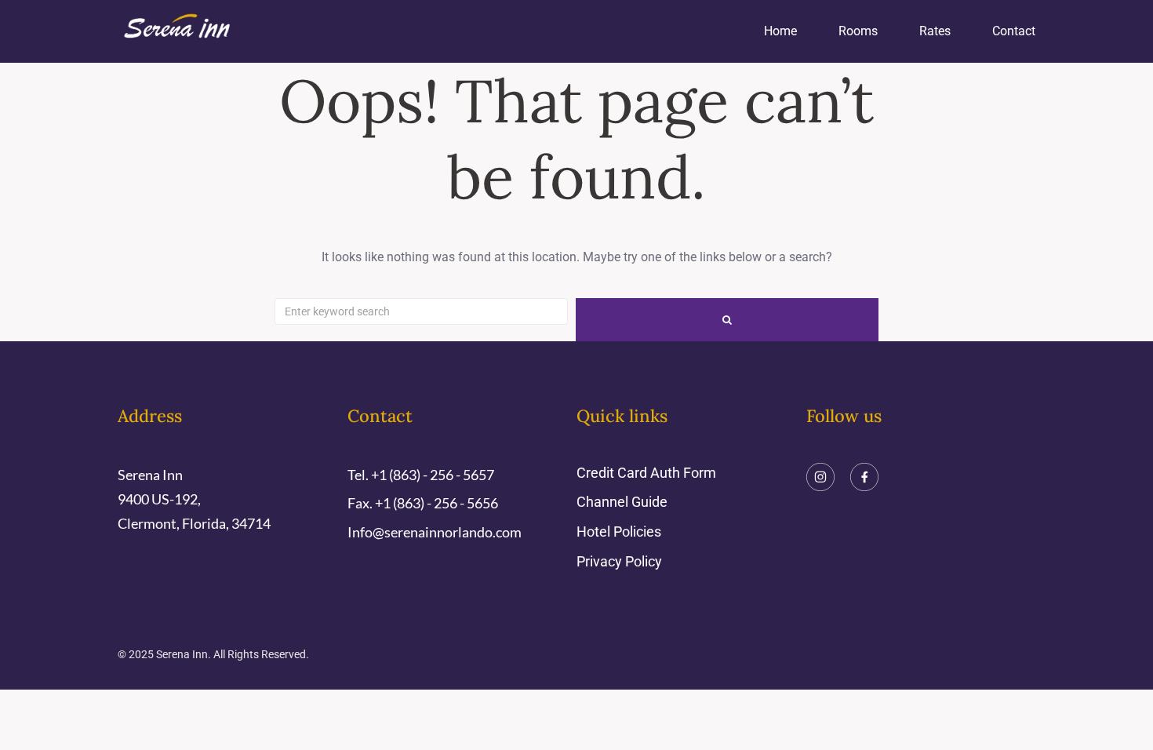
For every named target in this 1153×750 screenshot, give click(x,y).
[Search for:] (421, 311)
